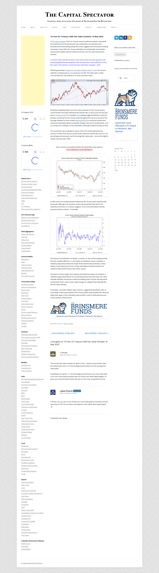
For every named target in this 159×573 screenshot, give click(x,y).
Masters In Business (28, 354)
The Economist (26, 265)
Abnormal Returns (27, 234)
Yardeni (24, 326)
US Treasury (25, 206)
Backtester (25, 446)
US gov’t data (25, 438)
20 (125, 162)
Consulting (75, 27)
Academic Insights (27, 284)
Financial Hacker (27, 499)
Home (23, 27)
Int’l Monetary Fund (28, 220)
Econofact (24, 301)
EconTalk (24, 343)
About (32, 27)
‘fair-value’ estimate (59, 41)
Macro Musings (26, 348)
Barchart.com (26, 365)
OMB (23, 201)
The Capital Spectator (79, 14)
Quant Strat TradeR (28, 521)
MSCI (23, 396)
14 (128, 160)
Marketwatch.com (27, 270)
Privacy (114, 27)
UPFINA (23, 323)
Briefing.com (25, 544)
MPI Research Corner (28, 318)
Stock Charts (25, 427)
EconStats (24, 387)
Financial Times (26, 268)
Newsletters (101, 27)
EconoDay (24, 546)
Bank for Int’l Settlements (30, 217)
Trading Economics (27, 429)
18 (118, 162)
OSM (23, 507)
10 (115, 160)
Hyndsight (24, 505)
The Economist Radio (28, 340)
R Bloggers (25, 527)
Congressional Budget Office (31, 190)
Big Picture (25, 293)
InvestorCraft (26, 457)
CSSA (23, 488)
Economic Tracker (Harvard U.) (31, 493)
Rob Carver (25, 485)
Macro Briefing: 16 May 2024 (62, 333)
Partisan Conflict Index (29, 407)
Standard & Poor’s (27, 424)
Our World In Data (27, 404)
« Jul (115, 170)
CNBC (23, 262)
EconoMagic (25, 382)
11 (118, 160)
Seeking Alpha (26, 245)
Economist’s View (27, 304)
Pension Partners (27, 321)
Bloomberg (25, 259)
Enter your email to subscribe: (124, 47)
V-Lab (23, 474)
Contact (88, 27)
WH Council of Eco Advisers (30, 209)
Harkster (24, 237)
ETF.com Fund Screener (29, 449)
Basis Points (25, 290)
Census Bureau (26, 187)
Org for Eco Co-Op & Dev (29, 223)
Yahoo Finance (26, 371)
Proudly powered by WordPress (31, 563)
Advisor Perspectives (28, 287)
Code (64, 27)
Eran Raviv (25, 496)
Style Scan (25, 468)
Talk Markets (25, 251)
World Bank (25, 226)
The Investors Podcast (29, 346)
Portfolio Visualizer (28, 463)
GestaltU (24, 502)
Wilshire (24, 435)
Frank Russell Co (27, 413)
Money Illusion (26, 315)
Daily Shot (24, 296)
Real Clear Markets (28, 243)
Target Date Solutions (29, 471)
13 (125, 160)
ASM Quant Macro (27, 482)
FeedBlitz (126, 60)
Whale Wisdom (26, 432)
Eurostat (24, 390)
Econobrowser (26, 298)
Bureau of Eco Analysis (29, 181)
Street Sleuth (25, 248)
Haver (23, 309)
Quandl (24, 410)
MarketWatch (26, 549)
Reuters (24, 273)
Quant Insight (26, 516)
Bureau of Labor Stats (29, 184)
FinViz (23, 454)
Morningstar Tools (27, 460)
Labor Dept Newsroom (29, 198)
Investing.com (26, 368)
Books (54, 27)
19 (122, 162)
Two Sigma (25, 535)
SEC (22, 204)
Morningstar (25, 399)
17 (115, 162)
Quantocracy (26, 518)
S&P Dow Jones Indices (29, 421)
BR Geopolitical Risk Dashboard (32, 379)
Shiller (23, 415)
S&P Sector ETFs (27, 418)
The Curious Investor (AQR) (30, 337)
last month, (62, 115)
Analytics (43, 27)
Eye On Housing (26, 307)
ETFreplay (25, 452)
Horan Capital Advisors (29, 312)
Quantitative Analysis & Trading (32, 513)
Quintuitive (25, 524)
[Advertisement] (33, 70)
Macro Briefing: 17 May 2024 (97, 333)
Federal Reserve (27, 195)
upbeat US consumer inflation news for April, (81, 70)
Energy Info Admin (27, 192)
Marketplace (25, 351)
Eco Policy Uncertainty (29, 385)
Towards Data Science (29, 532)
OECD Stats (25, 401)
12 (122, 160)
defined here (80, 120)
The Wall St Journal (27, 276)
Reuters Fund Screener (29, 466)
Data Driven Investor (28, 491)
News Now (25, 240)
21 (128, 162)
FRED (23, 393)
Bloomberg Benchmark (29, 335)
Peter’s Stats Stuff (27, 510)
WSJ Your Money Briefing (30, 357)
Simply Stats (25, 530)
